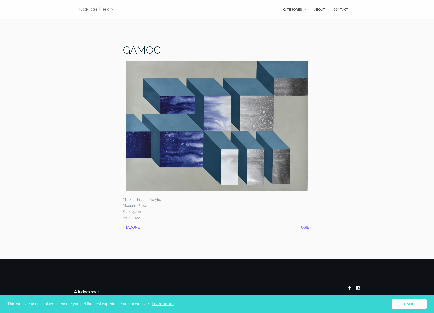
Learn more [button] (163, 304)
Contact (340, 9)
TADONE (132, 227)
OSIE (305, 227)
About (319, 9)
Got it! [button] (409, 304)
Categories (292, 9)
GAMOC (142, 50)
